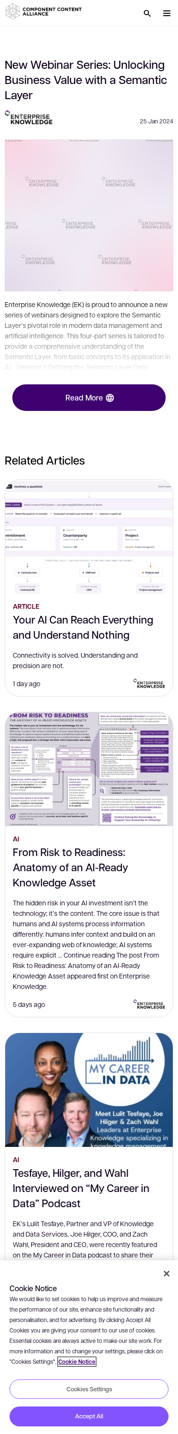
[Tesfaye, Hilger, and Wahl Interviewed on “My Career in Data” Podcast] (89, 1090)
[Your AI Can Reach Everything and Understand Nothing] (89, 537)
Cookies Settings (89, 1389)
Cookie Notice (76, 1362)
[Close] (166, 1273)
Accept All (89, 1416)
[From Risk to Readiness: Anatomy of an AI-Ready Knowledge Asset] (89, 769)
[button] (45, 11)
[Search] (147, 13)
